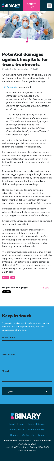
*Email (5, 371)
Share (46, 288)
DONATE (31, 4)
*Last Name (8, 354)
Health (5, 277)
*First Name (8, 337)
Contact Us (28, 435)
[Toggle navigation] (49, 5)
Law (12, 277)
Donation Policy (36, 429)
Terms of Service (36, 424)
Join (22, 424)
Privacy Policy (16, 429)
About (12, 424)
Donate (14, 435)
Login (41, 435)
